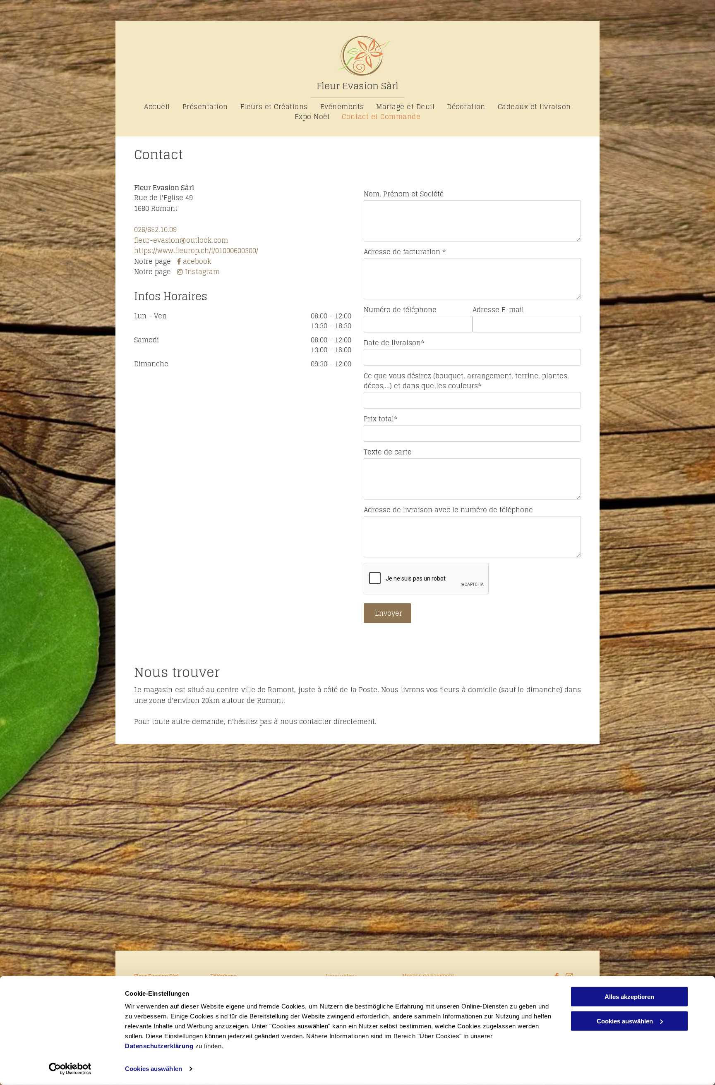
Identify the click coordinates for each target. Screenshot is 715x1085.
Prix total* (381, 419)
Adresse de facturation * (405, 252)
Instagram (202, 271)
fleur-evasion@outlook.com (181, 240)
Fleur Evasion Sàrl (357, 86)
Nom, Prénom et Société (404, 194)
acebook (197, 261)
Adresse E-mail (498, 310)
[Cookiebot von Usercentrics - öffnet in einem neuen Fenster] (70, 1069)
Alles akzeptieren (629, 996)
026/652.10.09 (155, 229)
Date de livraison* (394, 343)
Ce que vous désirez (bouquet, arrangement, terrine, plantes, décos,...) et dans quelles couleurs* (466, 381)
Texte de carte (388, 452)
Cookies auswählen (153, 1068)
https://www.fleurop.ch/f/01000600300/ (196, 250)
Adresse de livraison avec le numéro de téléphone (448, 510)
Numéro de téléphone (400, 310)
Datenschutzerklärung (159, 1045)
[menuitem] (157, 107)
